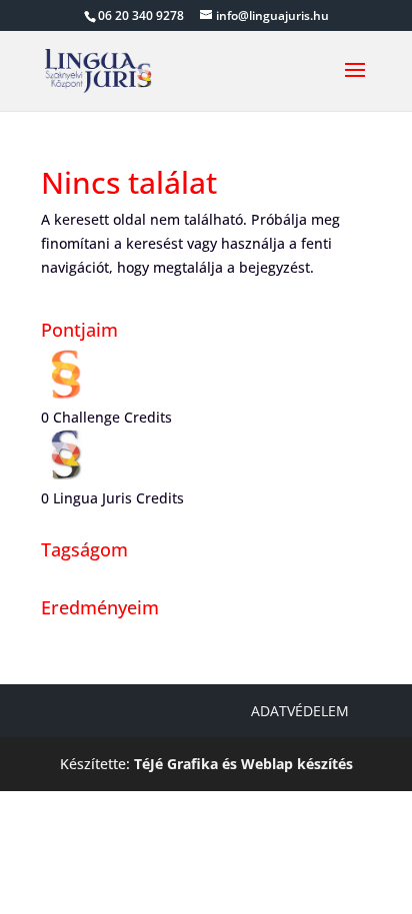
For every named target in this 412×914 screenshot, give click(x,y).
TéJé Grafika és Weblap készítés (243, 763)
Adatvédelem (300, 710)
